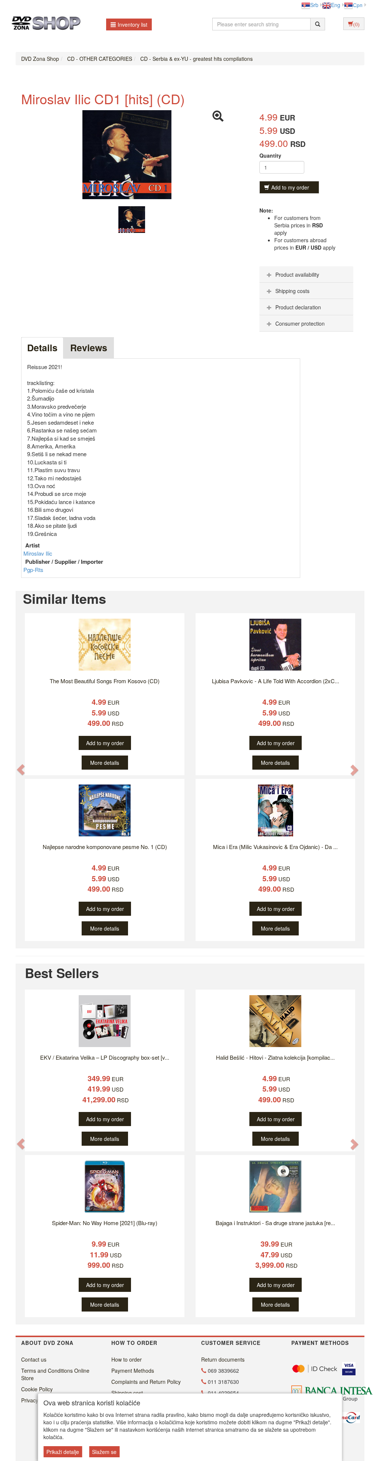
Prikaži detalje (62, 1451)
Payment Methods (132, 1370)
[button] (21, 769)
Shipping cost (127, 1392)
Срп (358, 5)
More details (104, 762)
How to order (126, 1359)
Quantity (270, 155)
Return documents (223, 1359)
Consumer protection (300, 323)
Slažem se (104, 1451)
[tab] (306, 274)
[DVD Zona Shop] (44, 24)
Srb (314, 5)
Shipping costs (292, 290)
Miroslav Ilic (37, 553)
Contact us (33, 1359)
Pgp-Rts (33, 569)
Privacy (29, 1400)
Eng (335, 5)
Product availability (297, 274)
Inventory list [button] (132, 24)
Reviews (88, 347)
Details (42, 347)
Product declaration (298, 307)
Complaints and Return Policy (146, 1381)
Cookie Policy (37, 1389)
